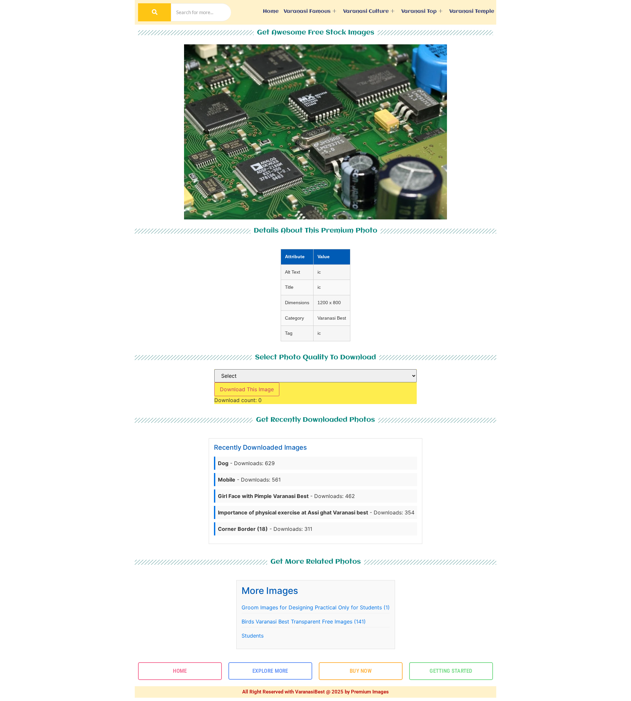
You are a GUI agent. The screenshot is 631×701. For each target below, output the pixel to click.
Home (271, 11)
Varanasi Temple (471, 11)
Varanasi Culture (366, 11)
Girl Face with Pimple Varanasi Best (263, 496)
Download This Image (247, 389)
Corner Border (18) (243, 529)
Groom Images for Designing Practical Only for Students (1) (316, 607)
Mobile (226, 479)
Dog (223, 463)
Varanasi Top (419, 11)
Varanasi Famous (307, 11)
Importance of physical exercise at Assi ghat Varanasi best (293, 512)
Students (253, 635)
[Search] (154, 12)
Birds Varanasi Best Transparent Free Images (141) (304, 621)
